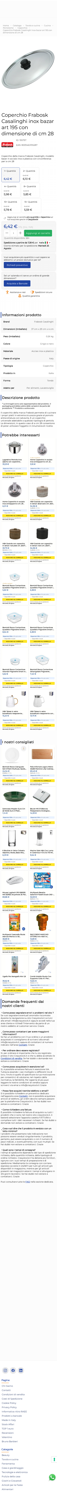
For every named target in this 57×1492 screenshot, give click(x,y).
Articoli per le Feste (12, 1485)
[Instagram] (5, 1370)
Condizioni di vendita (11, 1058)
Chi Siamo (7, 1386)
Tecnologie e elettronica (15, 1472)
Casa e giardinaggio (12, 1468)
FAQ (27, 1181)
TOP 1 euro (7, 1428)
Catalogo (17, 25)
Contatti (23, 1045)
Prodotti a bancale (12, 1415)
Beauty (6, 1455)
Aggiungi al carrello (38, 233)
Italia (41, 242)
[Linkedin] (21, 1370)
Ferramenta (8, 1463)
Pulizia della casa (11, 1476)
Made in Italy (9, 1420)
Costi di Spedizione (12, 1398)
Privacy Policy (9, 1407)
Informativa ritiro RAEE (14, 1411)
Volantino (7, 1437)
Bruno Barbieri (10, 1441)
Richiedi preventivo (17, 265)
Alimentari (7, 1489)
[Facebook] (13, 1370)
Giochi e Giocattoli (11, 1480)
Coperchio (22, 28)
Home (6, 25)
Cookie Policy (9, 1403)
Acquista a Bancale (17, 283)
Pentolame (8, 28)
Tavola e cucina (32, 25)
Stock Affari (8, 1424)
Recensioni (8, 1432)
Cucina (47, 25)
